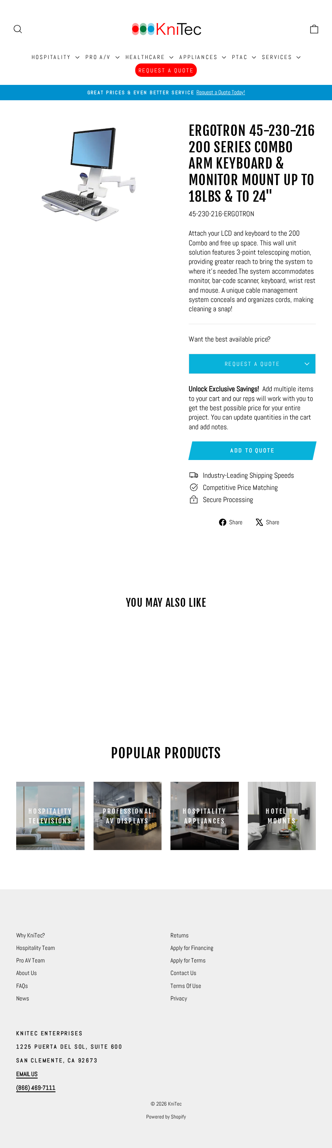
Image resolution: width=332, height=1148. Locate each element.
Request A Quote (166, 70)
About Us (26, 973)
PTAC (241, 57)
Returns (179, 935)
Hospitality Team (35, 948)
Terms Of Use (185, 986)
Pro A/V (99, 57)
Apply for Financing (191, 948)
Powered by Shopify (166, 1116)
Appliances (199, 57)
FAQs (22, 986)
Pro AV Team (30, 960)
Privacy (178, 998)
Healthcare (147, 57)
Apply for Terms (188, 960)
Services (278, 57)
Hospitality (53, 57)
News (22, 998)
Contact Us (183, 973)
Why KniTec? (30, 935)
